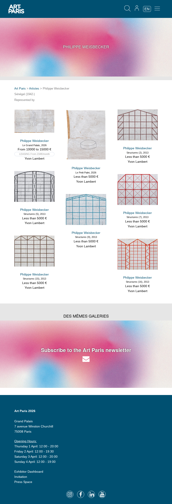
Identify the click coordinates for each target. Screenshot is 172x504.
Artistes (34, 88)
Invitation (20, 476)
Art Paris (20, 88)
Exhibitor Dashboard (28, 471)
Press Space (23, 482)
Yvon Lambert (34, 158)
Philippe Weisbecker (34, 141)
